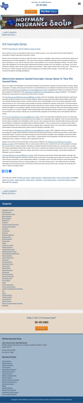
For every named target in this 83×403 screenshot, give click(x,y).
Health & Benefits (7, 388)
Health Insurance (36, 177)
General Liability (7, 377)
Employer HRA (6, 237)
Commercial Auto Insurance (10, 224)
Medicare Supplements (9, 390)
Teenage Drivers (7, 295)
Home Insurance (7, 363)
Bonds (4, 386)
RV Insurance (6, 280)
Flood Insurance (7, 239)
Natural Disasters (7, 270)
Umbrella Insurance (8, 384)
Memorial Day (6, 268)
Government (6, 241)
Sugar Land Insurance (63, 177)
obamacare (38, 180)
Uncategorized (6, 299)
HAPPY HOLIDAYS (9, 32)
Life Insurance (6, 367)
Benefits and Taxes (9, 34)
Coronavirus (6, 231)
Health (4, 243)
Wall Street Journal (17, 90)
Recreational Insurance (9, 369)
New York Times (10, 117)
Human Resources (7, 258)
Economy (5, 233)
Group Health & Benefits (9, 394)
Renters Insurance (7, 365)
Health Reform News (49, 177)
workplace (5, 305)
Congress (5, 229)
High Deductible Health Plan (10, 253)
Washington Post (30, 92)
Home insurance (7, 255)
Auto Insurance (6, 212)
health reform (30, 180)
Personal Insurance (8, 276)
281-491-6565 (41, 4)
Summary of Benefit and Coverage (12, 289)
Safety (4, 282)
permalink (15, 182)
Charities (5, 222)
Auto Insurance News (8, 214)
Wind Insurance (7, 301)
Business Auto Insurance (9, 382)
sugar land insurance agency (66, 180)
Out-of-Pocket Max (7, 274)
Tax (3, 291)
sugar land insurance (50, 180)
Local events (6, 266)
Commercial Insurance (9, 227)
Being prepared (7, 216)
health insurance (20, 180)
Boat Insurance (6, 218)
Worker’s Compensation (9, 375)
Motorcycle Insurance (8, 371)
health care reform (24, 177)
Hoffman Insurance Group (32, 49)
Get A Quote (31, 11)
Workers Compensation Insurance (12, 303)
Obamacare (5, 272)
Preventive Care (7, 278)
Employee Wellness (8, 235)
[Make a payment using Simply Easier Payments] (49, 12)
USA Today (5, 155)
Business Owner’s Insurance (10, 380)
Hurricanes (5, 260)
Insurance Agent (7, 262)
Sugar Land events (8, 285)
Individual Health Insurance (10, 392)
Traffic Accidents (7, 297)
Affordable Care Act (8, 210)
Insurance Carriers (7, 264)
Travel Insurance (7, 373)
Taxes (4, 293)
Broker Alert (5, 220)
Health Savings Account (9, 251)
